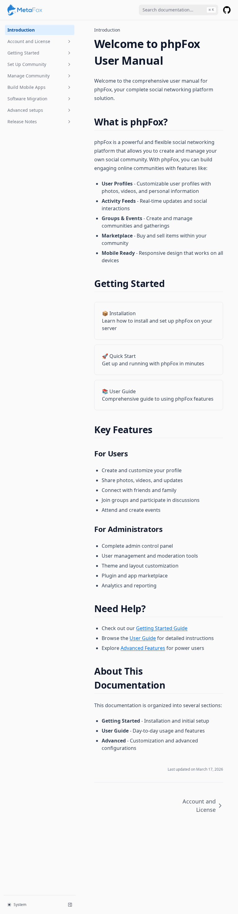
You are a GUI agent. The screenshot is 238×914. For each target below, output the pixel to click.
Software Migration (27, 99)
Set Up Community (26, 64)
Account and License (28, 41)
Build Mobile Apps (26, 87)
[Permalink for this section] (173, 121)
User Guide (143, 638)
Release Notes (22, 121)
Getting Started (23, 53)
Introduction (21, 30)
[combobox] (178, 10)
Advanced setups (25, 110)
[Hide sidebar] (70, 904)
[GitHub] (227, 10)
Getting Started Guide (161, 628)
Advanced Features (143, 648)
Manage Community (28, 76)
